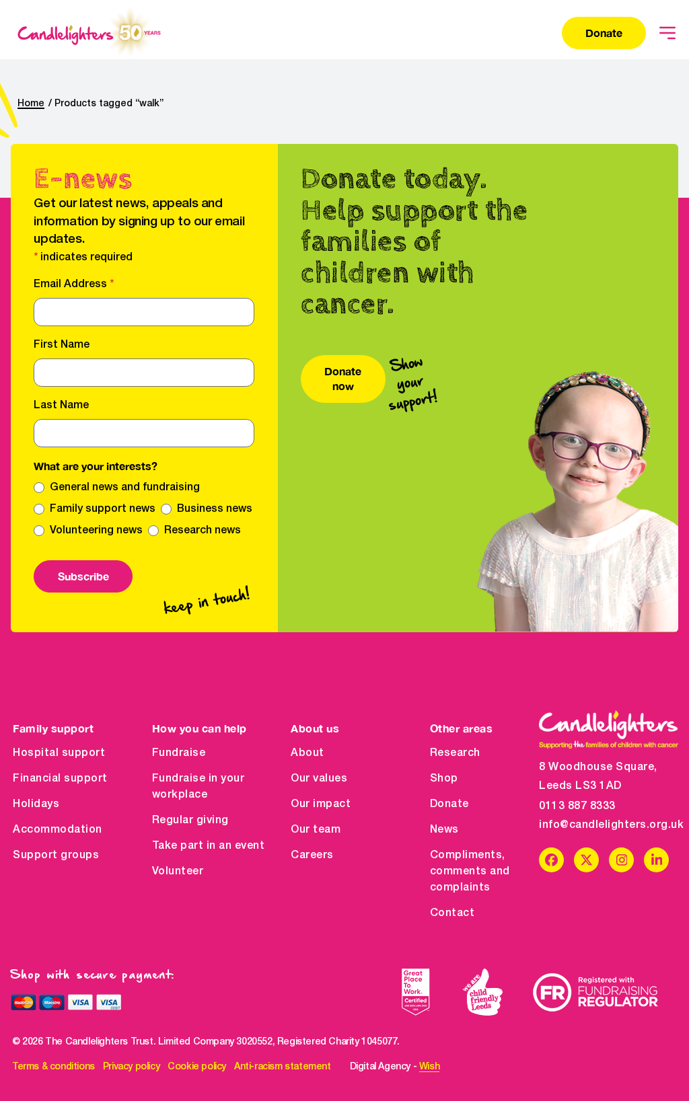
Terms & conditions (53, 1067)
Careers (312, 855)
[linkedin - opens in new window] (656, 859)
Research (455, 753)
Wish (429, 1067)
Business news (214, 509)
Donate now (342, 378)
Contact (452, 913)
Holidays (36, 804)
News (444, 830)
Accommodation (57, 830)
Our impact (321, 804)
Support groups (56, 855)
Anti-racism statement (282, 1067)
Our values (319, 779)
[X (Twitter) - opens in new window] (586, 859)
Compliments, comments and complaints (470, 872)
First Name (61, 345)
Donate (603, 32)
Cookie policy (197, 1067)
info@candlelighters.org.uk (608, 825)
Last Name (61, 405)
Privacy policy (131, 1067)
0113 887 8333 (577, 806)
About (307, 753)
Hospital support (59, 753)
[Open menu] (667, 33)
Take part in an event (208, 846)
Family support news (102, 509)
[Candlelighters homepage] (89, 33)
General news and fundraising (125, 487)
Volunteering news (96, 530)
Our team (315, 830)
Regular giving (190, 820)
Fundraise (179, 753)
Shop (444, 779)
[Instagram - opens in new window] (621, 859)
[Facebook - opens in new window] (551, 859)
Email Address (74, 284)
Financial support (60, 779)
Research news (202, 530)
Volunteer (178, 871)
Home (30, 104)
